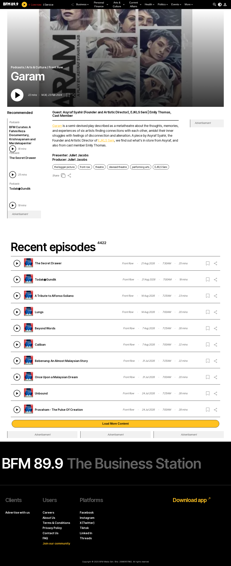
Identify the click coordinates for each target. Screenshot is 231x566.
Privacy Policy (52, 528)
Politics (162, 4)
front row (85, 166)
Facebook (87, 512)
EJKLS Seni (106, 140)
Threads (86, 538)
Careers (48, 512)
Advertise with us (17, 512)
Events (175, 4)
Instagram (87, 518)
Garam (57, 126)
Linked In (86, 533)
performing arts (140, 166)
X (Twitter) (87, 523)
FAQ (45, 538)
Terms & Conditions (56, 523)
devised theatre (118, 166)
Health (148, 4)
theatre (99, 166)
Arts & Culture (117, 4)
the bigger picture (64, 166)
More (188, 4)
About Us (49, 518)
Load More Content (115, 423)
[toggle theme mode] (220, 4)
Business (81, 4)
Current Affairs (133, 4)
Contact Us (50, 533)
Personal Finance (99, 4)
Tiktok (84, 528)
